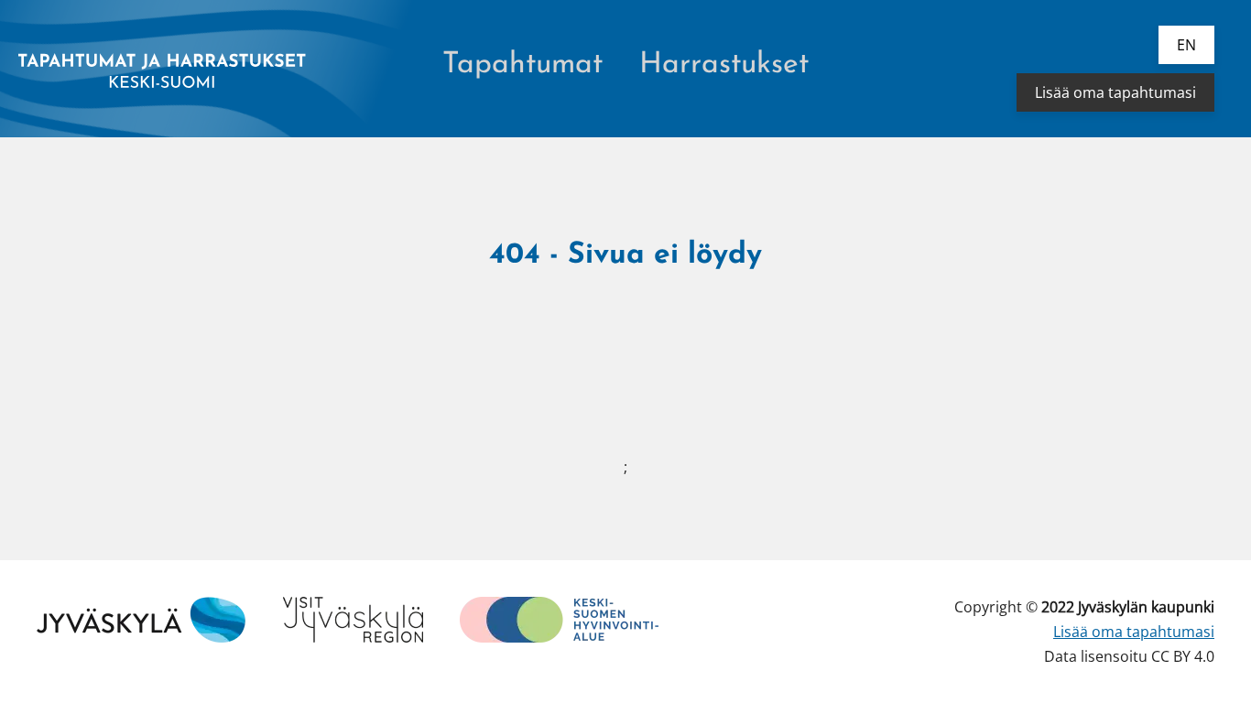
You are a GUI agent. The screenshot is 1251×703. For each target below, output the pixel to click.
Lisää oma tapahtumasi (1115, 92)
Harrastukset (724, 65)
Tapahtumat (522, 65)
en (1186, 45)
